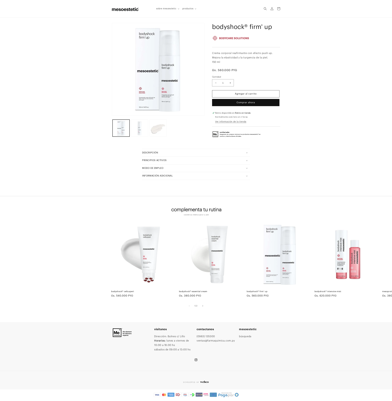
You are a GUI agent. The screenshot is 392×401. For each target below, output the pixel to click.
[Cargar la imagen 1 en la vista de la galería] (121, 128)
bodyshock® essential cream (193, 291)
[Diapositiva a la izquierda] (189, 306)
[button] (167, 9)
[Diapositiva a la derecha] (202, 306)
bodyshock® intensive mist (328, 291)
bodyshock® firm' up (257, 291)
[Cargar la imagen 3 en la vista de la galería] (158, 128)
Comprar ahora (246, 102)
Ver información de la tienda (230, 122)
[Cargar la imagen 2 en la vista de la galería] (139, 128)
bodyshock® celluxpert (122, 291)
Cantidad (216, 77)
